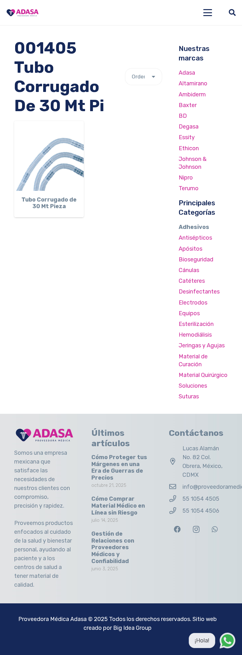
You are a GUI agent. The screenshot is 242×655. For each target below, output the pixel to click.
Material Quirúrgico (203, 375)
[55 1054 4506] (175, 510)
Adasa (187, 72)
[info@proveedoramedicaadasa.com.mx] (175, 486)
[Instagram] (196, 529)
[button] (208, 12)
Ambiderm (192, 94)
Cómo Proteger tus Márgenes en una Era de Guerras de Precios (119, 467)
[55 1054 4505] (175, 498)
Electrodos (193, 302)
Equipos (189, 313)
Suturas (189, 396)
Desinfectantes (199, 291)
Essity (187, 137)
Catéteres (192, 280)
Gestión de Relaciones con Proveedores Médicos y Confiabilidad (112, 547)
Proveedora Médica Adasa (52, 619)
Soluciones (193, 385)
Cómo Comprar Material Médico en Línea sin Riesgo (118, 505)
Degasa (189, 126)
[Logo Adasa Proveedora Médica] (22, 13)
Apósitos (190, 248)
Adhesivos (194, 227)
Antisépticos (195, 237)
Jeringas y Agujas (202, 345)
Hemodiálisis (195, 334)
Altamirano (193, 83)
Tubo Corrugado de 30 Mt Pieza (49, 203)
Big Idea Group (132, 627)
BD (183, 115)
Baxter (188, 105)
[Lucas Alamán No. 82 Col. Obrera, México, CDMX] (175, 461)
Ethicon (189, 148)
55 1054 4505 (200, 498)
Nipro (186, 177)
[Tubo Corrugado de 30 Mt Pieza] (49, 156)
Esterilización (196, 324)
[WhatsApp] (214, 529)
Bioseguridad (196, 259)
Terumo (189, 188)
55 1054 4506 (200, 510)
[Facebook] (177, 529)
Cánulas (189, 270)
